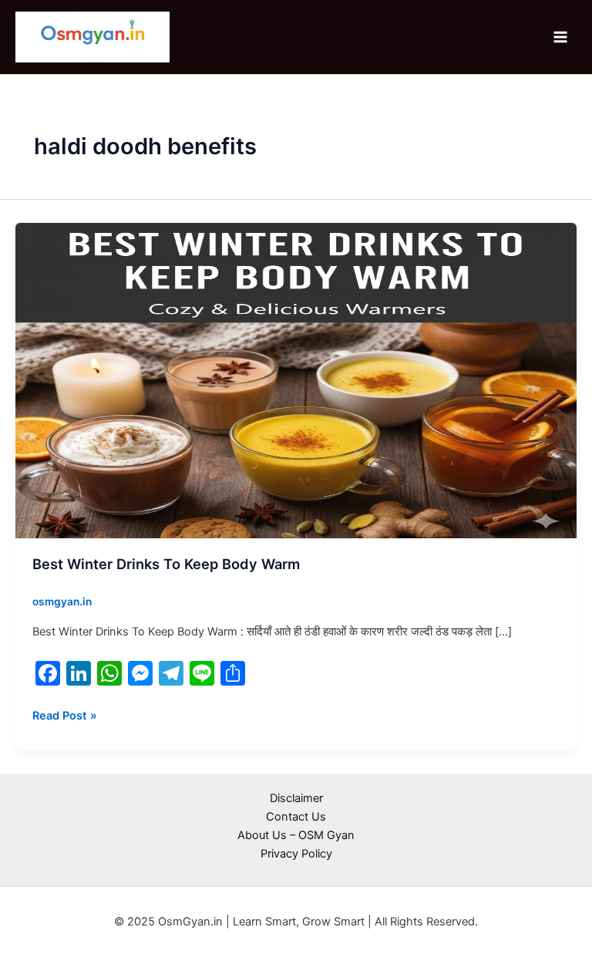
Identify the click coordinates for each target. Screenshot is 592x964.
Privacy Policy (296, 854)
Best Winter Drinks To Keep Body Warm (166, 563)
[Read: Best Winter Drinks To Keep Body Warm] (296, 379)
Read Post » (64, 714)
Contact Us (296, 817)
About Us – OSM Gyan (296, 835)
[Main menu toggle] (560, 37)
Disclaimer (296, 798)
